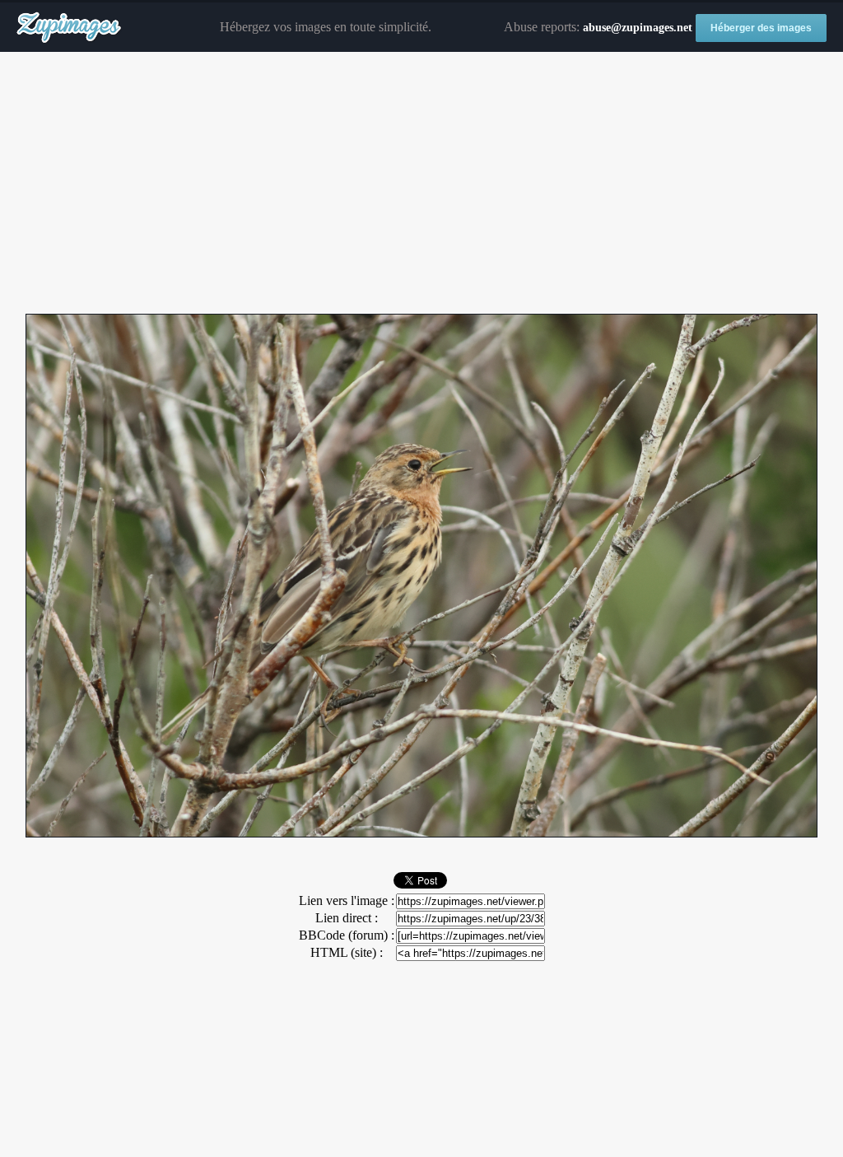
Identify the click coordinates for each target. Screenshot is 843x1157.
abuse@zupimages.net (637, 27)
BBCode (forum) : (346, 935)
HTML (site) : (346, 952)
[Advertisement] (421, 183)
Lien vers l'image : (346, 900)
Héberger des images (761, 28)
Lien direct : (346, 918)
